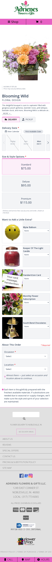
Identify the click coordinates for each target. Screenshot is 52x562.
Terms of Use (44, 552)
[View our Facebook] (21, 477)
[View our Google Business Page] (26, 477)
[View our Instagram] (31, 477)
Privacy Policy (8, 552)
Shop (14, 22)
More (5, 113)
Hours (44, 559)
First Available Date (33, 131)
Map (27, 559)
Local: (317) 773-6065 (26, 496)
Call (9, 559)
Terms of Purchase (26, 552)
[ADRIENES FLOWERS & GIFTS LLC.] (26, 15)
